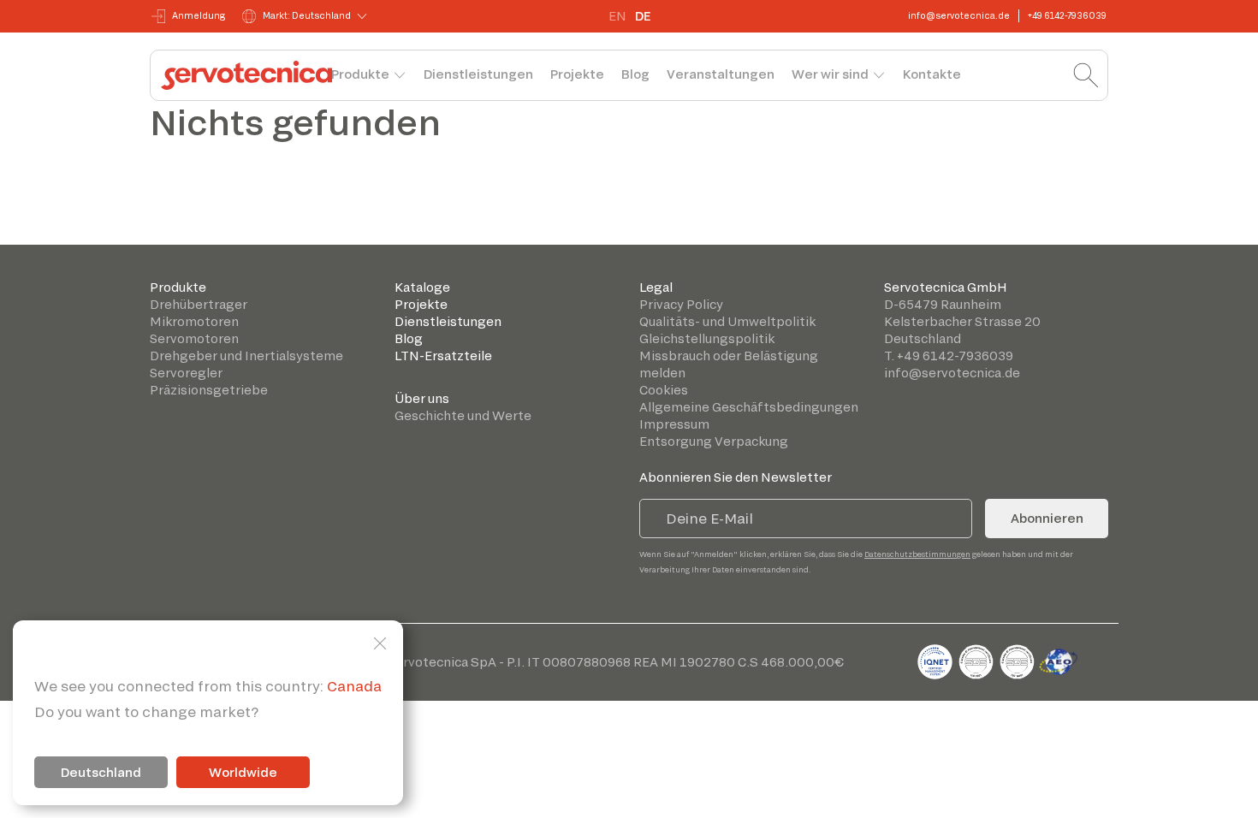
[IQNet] (936, 659)
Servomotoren (194, 338)
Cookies (663, 389)
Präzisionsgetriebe (209, 389)
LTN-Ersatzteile (443, 355)
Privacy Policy (681, 304)
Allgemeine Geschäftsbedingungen (748, 407)
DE (642, 16)
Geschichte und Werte (463, 415)
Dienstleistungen (478, 74)
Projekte (577, 74)
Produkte (360, 74)
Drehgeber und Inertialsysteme (246, 355)
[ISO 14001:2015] (1018, 659)
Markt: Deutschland (307, 15)
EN (617, 16)
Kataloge (422, 287)
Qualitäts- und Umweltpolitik (727, 321)
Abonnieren (1047, 518)
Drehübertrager (198, 304)
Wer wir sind (830, 74)
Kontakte (932, 74)
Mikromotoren (194, 321)
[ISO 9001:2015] (977, 659)
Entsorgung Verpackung (713, 441)
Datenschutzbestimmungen (917, 554)
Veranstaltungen (720, 74)
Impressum (674, 424)
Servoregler (186, 372)
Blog (635, 74)
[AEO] (1058, 659)
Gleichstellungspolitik (706, 338)
